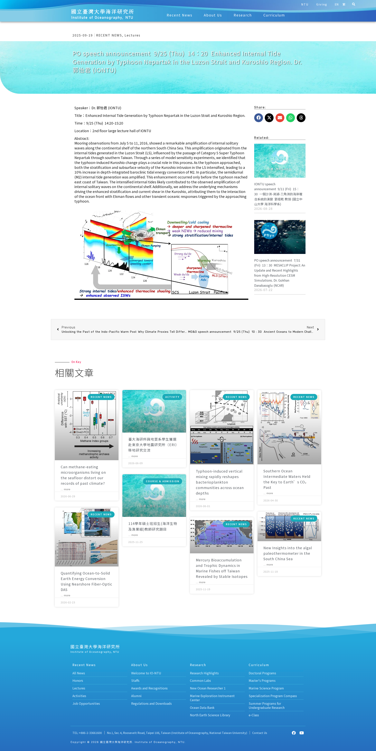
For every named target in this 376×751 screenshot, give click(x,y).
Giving (321, 4)
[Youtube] (302, 733)
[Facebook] (294, 733)
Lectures (132, 35)
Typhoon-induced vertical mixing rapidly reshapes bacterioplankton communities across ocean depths (220, 482)
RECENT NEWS (109, 35)
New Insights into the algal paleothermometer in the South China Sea (287, 553)
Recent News (179, 15)
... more (65, 489)
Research (243, 15)
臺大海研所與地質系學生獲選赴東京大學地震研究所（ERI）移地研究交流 (153, 445)
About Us (213, 15)
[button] (353, 4)
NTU (304, 4)
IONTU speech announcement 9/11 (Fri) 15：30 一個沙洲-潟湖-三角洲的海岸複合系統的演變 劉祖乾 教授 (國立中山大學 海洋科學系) (278, 194)
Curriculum (274, 15)
